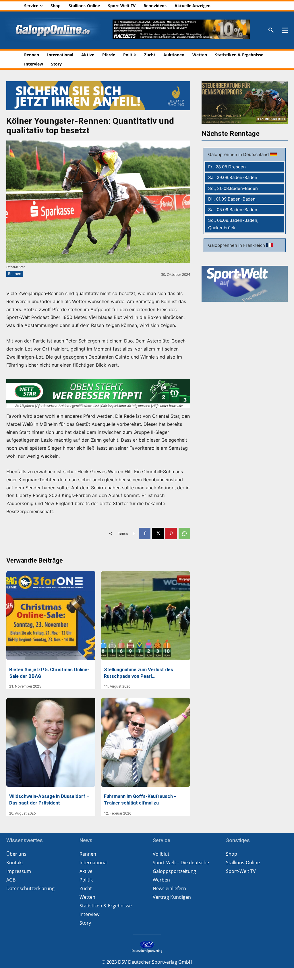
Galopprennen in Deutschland (239, 154)
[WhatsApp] (184, 533)
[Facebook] (144, 533)
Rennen (14, 273)
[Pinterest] (171, 533)
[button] (271, 30)
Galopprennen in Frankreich (237, 245)
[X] (158, 533)
